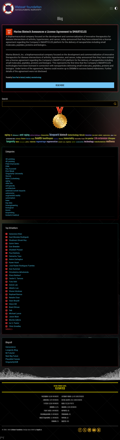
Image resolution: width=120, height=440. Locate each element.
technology (89, 141)
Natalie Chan (14, 297)
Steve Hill (13, 304)
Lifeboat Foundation (16, 430)
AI (11, 135)
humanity (56, 139)
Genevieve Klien (15, 234)
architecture (10, 188)
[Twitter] (85, 430)
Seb (10, 310)
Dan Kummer (14, 269)
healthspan (48, 138)
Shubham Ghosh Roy (18, 240)
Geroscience (11, 347)
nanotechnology (36, 77)
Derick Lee (13, 285)
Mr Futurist (10, 353)
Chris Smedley (15, 326)
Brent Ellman (14, 307)
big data (9, 203)
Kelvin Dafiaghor (16, 259)
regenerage (41, 141)
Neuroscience (22, 142)
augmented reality (13, 195)
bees (7, 200)
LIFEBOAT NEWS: (66, 396)
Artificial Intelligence (35, 135)
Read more (60, 85)
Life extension (100, 138)
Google (32, 139)
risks (64, 142)
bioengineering (12, 205)
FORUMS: (54, 421)
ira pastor (89, 138)
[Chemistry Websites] (60, 118)
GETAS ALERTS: (66, 400)
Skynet (8, 176)
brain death (95, 135)
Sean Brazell (14, 301)
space (73, 142)
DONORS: (52, 407)
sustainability (79, 142)
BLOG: (63, 403)
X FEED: (46, 403)
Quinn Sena (14, 243)
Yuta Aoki (13, 282)
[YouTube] (94, 430)
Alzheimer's (16, 135)
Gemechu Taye (15, 256)
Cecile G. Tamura (16, 278)
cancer (100, 135)
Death (115, 135)
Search (115, 104)
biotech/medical (25, 77)
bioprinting (10, 213)
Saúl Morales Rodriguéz (19, 237)
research (60, 142)
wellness (110, 141)
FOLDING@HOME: (45, 414)
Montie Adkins (15, 320)
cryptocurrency (106, 135)
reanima (33, 142)
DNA (7, 166)
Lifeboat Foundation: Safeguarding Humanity (54, 8)
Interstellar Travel (80, 139)
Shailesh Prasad (15, 250)
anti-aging (25, 135)
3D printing (10, 159)
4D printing (10, 161)
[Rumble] (99, 430)
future (23, 139)
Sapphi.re (39, 430)
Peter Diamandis (12, 164)
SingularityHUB (12, 362)
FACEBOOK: (44, 396)
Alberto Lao (14, 288)
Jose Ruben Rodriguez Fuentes (22, 266)
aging (7, 135)
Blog (60, 19)
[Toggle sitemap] (111, 8)
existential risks (10, 139)
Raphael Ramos (15, 294)
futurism (28, 139)
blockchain (88, 135)
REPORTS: (64, 410)
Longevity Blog (12, 350)
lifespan (111, 138)
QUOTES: (64, 421)
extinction (18, 139)
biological (10, 208)
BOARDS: (64, 407)
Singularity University (14, 173)
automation (10, 198)
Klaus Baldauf (15, 275)
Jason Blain (14, 317)
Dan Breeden (14, 246)
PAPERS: (64, 417)
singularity (68, 142)
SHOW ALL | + (9, 329)
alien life (9, 183)
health (38, 138)
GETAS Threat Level (60, 388)
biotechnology (73, 135)
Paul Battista (14, 253)
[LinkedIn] (89, 430)
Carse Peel (15, 77)
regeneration (52, 141)
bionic (8, 210)
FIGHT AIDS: (47, 410)
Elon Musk (10, 171)
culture (112, 135)
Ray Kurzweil (11, 169)
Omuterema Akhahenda (19, 272)
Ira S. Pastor (14, 323)
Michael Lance (15, 313)
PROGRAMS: (65, 414)
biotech (63, 135)
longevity (10, 141)
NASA (17, 142)
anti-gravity (10, 186)
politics (27, 142)
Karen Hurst (14, 262)
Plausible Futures (13, 359)
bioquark (54, 135)
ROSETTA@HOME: (44, 417)
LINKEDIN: (46, 400)
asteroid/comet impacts (15, 191)
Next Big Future (12, 356)
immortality (69, 138)
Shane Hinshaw (15, 291)
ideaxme (61, 139)
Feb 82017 (9, 32)
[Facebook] (80, 430)
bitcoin (82, 135)
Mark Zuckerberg (12, 178)
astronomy (10, 193)
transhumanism (100, 142)
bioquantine (45, 135)
